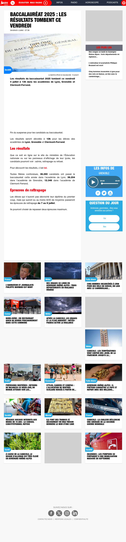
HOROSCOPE (92, 3)
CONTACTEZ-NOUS (45, 519)
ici (45, 168)
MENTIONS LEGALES (63, 519)
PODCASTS (112, 3)
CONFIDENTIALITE (81, 519)
